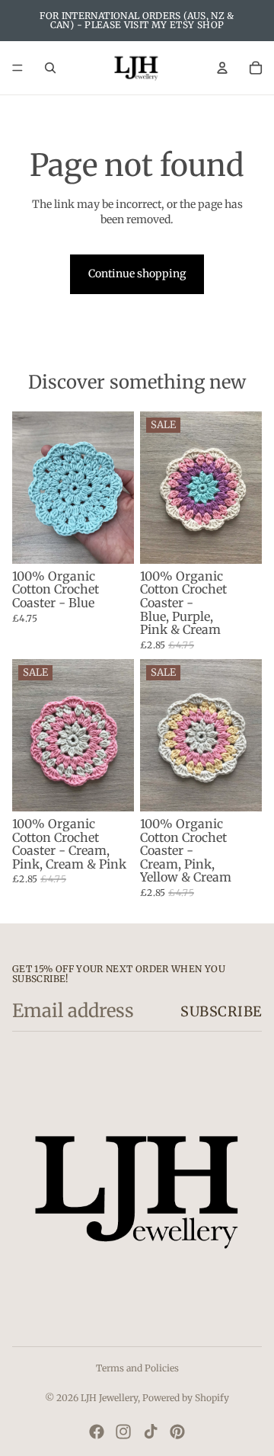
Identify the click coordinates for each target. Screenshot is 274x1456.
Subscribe (221, 1011)
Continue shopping (137, 273)
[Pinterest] (177, 1431)
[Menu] (17, 67)
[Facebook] (97, 1431)
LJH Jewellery (109, 1397)
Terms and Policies (137, 1368)
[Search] (50, 68)
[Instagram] (123, 1431)
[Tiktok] (151, 1431)
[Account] (222, 68)
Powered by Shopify (185, 1397)
